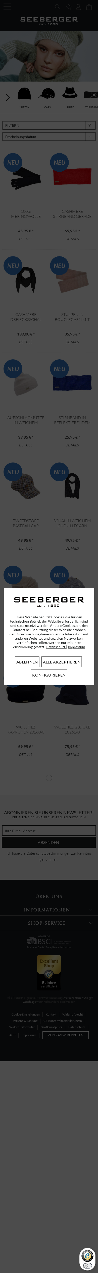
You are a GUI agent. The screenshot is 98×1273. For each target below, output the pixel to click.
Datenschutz (56, 647)
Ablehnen (27, 661)
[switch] (87, 1265)
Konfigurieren (49, 675)
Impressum (76, 647)
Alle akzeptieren (61, 661)
